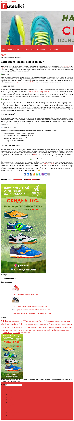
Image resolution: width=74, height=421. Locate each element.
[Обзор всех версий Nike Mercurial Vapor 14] (15, 290)
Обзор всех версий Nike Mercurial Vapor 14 (26, 294)
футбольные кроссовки (10, 332)
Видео (50, 49)
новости (60, 327)
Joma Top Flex (66, 66)
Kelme (47, 321)
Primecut (36, 324)
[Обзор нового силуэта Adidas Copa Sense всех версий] (15, 302)
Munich (4, 324)
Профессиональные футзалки (17, 326)
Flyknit (29, 321)
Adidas (4, 321)
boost (9, 321)
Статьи (33, 49)
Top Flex (64, 324)
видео (37, 327)
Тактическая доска (13, 412)
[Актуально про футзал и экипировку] (12, 10)
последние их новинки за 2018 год (24, 82)
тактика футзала (37, 330)
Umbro (69, 324)
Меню (4, 46)
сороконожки (27, 330)
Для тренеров (41, 49)
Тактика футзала (13, 414)
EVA (25, 321)
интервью (43, 327)
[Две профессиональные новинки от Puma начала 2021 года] (31, 309)
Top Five (3, 67)
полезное (18, 329)
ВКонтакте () (18, 179)
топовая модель (49, 163)
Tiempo (59, 324)
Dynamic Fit (18, 321)
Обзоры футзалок (13, 49)
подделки (10, 330)
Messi (62, 321)
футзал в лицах (25, 332)
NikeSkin (27, 324)
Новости (56, 49)
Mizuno (66, 321)
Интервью (25, 49)
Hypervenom (35, 321)
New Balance (13, 324)
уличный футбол (49, 330)
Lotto (2, 55)
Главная (4, 49)
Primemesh (45, 324)
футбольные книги (63, 330)
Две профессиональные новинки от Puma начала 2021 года (31, 313)
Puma (51, 324)
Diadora (13, 321)
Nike (21, 324)
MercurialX (57, 321)
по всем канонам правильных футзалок (41, 91)
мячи (49, 327)
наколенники (54, 327)
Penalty (31, 324)
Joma (34, 154)
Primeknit (40, 324)
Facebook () (27, 179)
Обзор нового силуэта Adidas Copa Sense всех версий (29, 306)
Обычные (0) (36, 179)
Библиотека (11, 415)
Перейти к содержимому (8, 1)
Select (55, 324)
